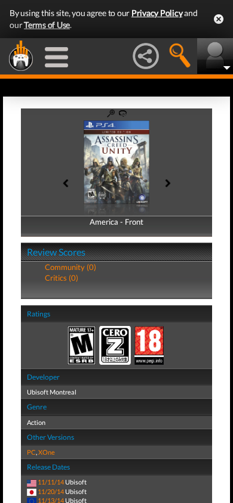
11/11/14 (51, 482)
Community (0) (70, 267)
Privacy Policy (157, 13)
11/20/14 (51, 491)
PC (31, 452)
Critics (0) (61, 277)
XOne (46, 452)
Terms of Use (47, 25)
